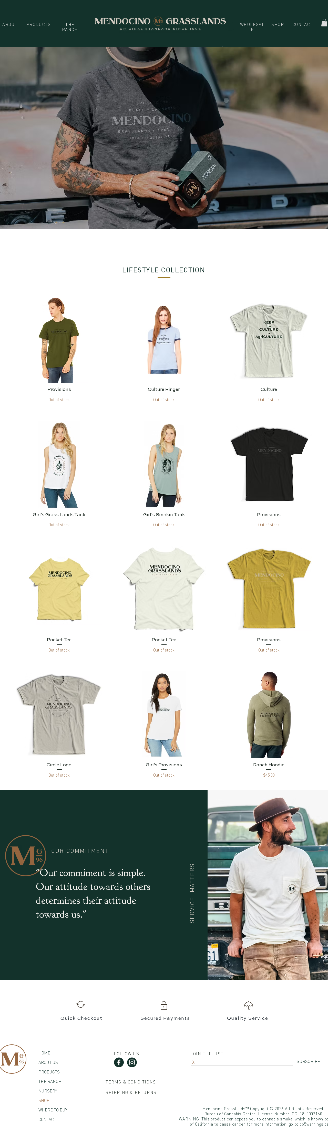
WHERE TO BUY (52, 1109)
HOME (44, 1052)
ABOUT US (48, 1062)
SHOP (43, 1100)
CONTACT (47, 1119)
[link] (324, 22)
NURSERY (47, 1090)
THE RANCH (49, 1081)
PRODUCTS (49, 1071)
